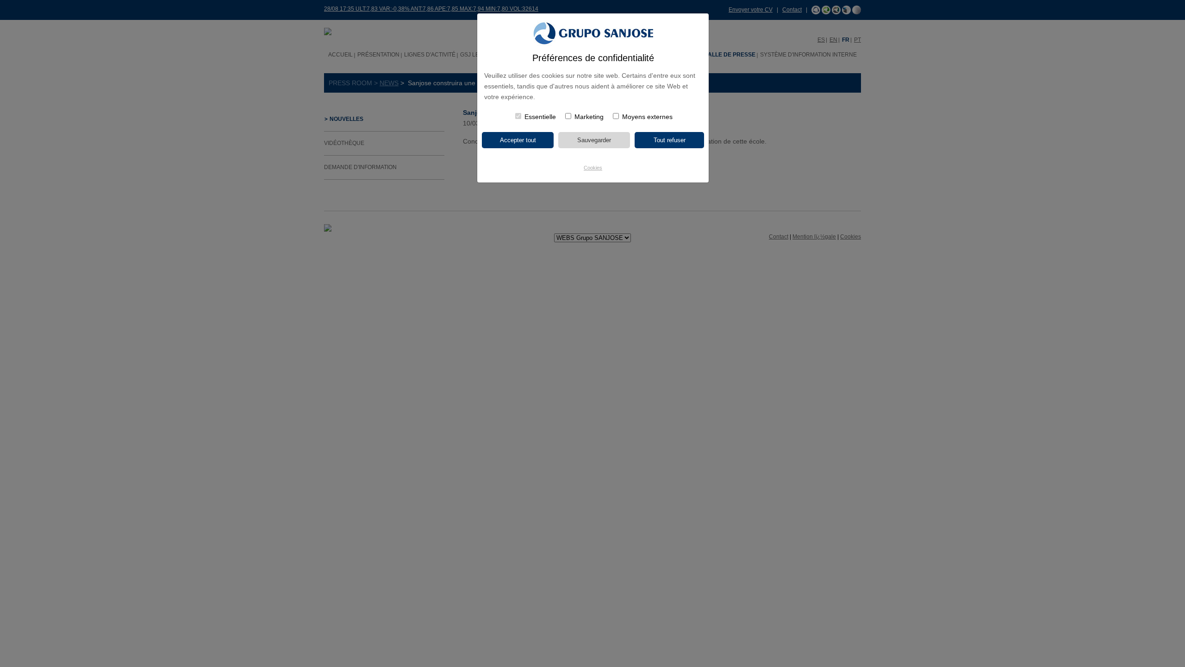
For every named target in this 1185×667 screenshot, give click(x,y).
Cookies (593, 167)
